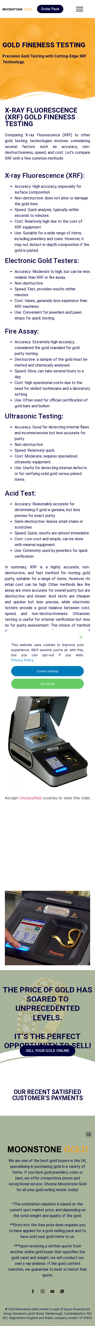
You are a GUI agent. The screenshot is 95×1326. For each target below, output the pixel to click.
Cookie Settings (47, 671)
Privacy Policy (22, 660)
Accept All (48, 684)
